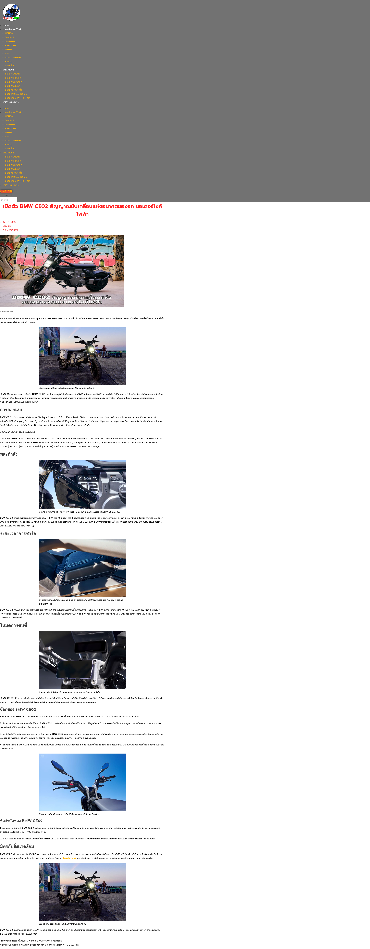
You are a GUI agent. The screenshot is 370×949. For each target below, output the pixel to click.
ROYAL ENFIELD (13, 57)
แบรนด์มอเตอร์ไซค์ (12, 29)
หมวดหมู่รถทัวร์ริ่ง (13, 90)
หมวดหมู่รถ (8, 69)
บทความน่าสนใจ (11, 102)
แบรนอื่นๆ (9, 65)
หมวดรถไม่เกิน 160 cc (16, 94)
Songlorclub (69, 858)
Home (6, 25)
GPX (7, 53)
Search (8, 195)
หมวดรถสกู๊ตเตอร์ (13, 82)
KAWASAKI (10, 45)
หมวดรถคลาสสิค (13, 78)
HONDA (9, 33)
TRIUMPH (10, 41)
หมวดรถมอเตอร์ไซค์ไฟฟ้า (17, 98)
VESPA (8, 61)
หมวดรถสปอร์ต (12, 73)
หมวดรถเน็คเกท (12, 86)
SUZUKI (9, 49)
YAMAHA (9, 37)
